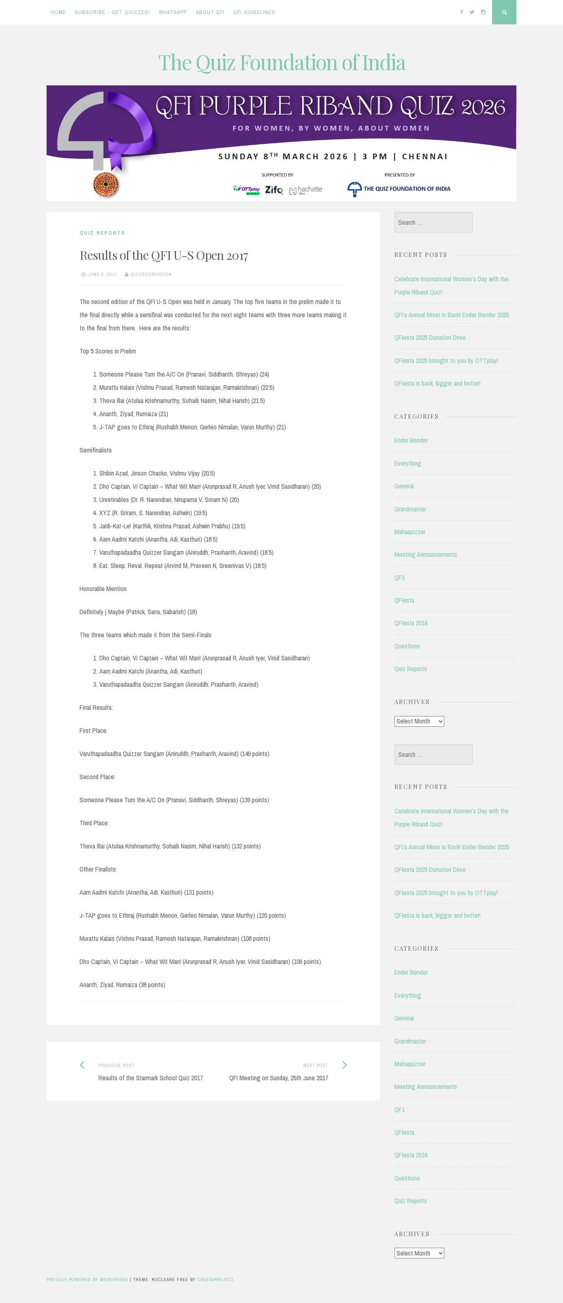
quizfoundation (151, 274)
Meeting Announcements (425, 554)
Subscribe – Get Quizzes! (112, 12)
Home (58, 12)
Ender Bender (411, 440)
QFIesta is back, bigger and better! (437, 383)
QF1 (399, 577)
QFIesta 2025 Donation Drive (430, 337)
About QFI (210, 12)
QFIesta (404, 600)
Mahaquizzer (409, 531)
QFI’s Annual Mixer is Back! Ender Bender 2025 (451, 314)
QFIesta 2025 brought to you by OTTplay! (446, 360)
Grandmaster (410, 509)
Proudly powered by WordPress (87, 1279)
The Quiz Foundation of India (281, 61)
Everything (407, 463)
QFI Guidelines (254, 12)
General (404, 485)
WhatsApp (173, 12)
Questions (407, 645)
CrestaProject (215, 1279)
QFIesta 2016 (410, 622)
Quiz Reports (102, 232)
